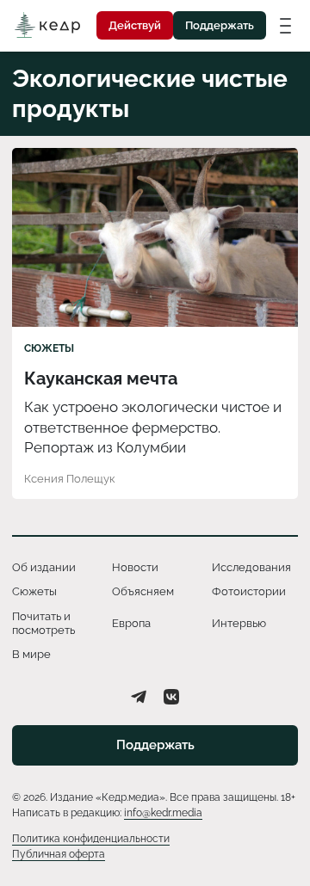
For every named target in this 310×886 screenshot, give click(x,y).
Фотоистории (249, 591)
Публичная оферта (58, 854)
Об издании (44, 567)
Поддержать (219, 25)
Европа (131, 623)
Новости (135, 567)
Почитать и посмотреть (43, 623)
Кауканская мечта (100, 378)
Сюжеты (49, 348)
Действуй (134, 25)
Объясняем (143, 591)
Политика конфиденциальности (91, 839)
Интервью (239, 623)
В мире (31, 654)
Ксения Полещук (69, 478)
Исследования (251, 567)
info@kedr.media (163, 813)
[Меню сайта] (285, 25)
